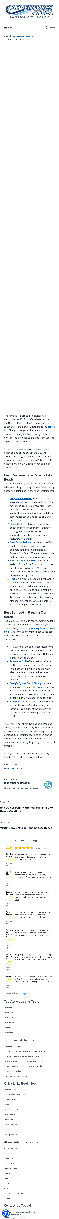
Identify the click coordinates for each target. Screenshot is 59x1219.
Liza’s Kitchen (17, 524)
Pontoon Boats (10, 1090)
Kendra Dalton (9, 855)
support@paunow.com (23, 36)
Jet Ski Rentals (9, 1115)
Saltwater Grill (18, 661)
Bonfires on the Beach (13, 1046)
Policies (7, 1183)
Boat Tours (8, 1018)
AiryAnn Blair (9, 873)
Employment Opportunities (15, 1193)
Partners (7, 1198)
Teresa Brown (9, 913)
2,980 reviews (43, 848)
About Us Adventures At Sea (15, 1076)
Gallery (7, 1173)
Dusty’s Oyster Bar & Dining (25, 683)
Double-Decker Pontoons (14, 1095)
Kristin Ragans (9, 893)
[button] (6, 1213)
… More (36, 859)
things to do (16, 768)
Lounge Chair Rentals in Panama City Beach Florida (24, 1051)
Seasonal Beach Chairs (13, 1071)
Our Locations (9, 1153)
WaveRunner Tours (11, 1110)
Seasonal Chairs (10, 1168)
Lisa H (9, 976)
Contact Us (8, 1158)
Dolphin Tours (10, 1100)
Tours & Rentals (10, 1148)
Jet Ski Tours (9, 1023)
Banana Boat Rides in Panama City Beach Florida (23, 1061)
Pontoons (8, 1008)
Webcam (7, 1188)
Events (16, 764)
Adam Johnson (9, 956)
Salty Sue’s (16, 701)
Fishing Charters (10, 1135)
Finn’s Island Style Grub (23, 560)
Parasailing (8, 1120)
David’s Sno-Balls (19, 542)
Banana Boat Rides (11, 1124)
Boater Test (8, 1033)
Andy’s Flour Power (20, 498)
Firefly (13, 578)
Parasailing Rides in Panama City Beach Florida (23, 1066)
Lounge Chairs (10, 1129)
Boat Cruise (8, 1105)
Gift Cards (8, 1178)
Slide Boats (8, 1013)
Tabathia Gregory (9, 933)
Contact (7, 1028)
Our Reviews (9, 1163)
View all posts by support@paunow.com (22, 788)
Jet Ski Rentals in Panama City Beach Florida (21, 1056)
